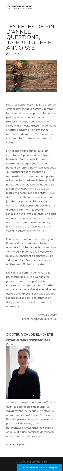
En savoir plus (15, 444)
